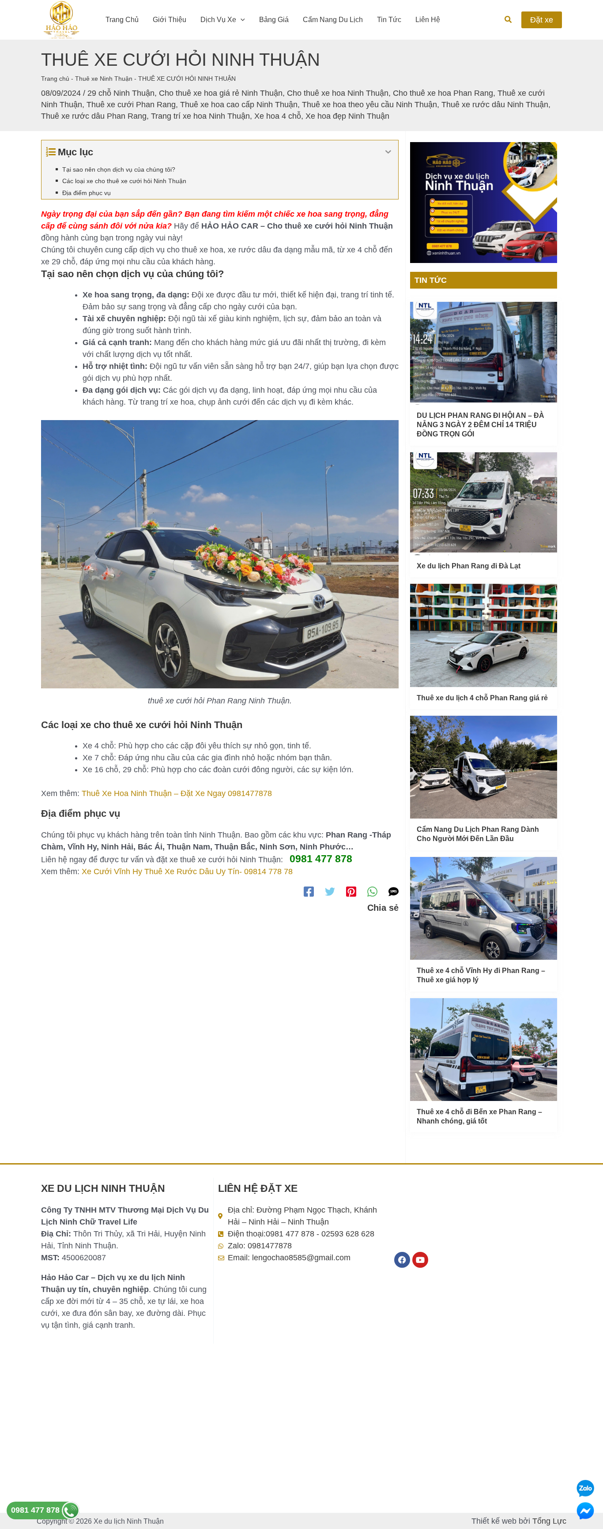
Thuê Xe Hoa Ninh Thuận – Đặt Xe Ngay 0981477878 (177, 793)
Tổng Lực (549, 1521)
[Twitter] (330, 892)
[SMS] (393, 892)
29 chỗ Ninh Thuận (121, 93)
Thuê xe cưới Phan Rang (131, 104)
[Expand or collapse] (388, 152)
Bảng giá (274, 19)
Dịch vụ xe (218, 19)
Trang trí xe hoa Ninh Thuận (200, 116)
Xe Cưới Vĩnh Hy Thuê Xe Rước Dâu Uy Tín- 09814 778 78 (187, 871)
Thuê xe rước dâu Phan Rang (94, 116)
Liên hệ (427, 19)
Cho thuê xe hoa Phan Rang (443, 93)
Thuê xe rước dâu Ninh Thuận (494, 104)
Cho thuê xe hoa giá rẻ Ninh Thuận (221, 93)
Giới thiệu (169, 19)
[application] (240, 20)
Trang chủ (122, 19)
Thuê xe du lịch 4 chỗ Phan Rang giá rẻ (482, 698)
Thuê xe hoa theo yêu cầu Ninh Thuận (369, 104)
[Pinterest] (351, 892)
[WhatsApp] (372, 892)
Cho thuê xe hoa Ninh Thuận (337, 93)
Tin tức (389, 19)
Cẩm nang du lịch (333, 19)
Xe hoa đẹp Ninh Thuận (347, 116)
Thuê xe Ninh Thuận (103, 78)
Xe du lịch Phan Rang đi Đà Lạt (468, 566)
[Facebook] (309, 892)
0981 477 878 (36, 1510)
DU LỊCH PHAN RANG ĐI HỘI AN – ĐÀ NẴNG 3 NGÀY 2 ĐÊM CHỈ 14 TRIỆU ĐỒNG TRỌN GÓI (480, 425)
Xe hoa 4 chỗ (277, 116)
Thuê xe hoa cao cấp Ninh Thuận (239, 104)
